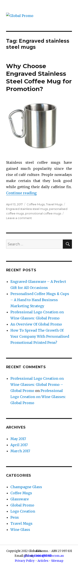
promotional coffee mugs (43, 213)
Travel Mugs (54, 204)
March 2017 (20, 451)
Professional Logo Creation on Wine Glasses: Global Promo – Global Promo (37, 384)
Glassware (19, 499)
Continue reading (21, 193)
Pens (14, 517)
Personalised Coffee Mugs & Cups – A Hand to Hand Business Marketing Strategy (39, 300)
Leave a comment (19, 218)
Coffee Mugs (36, 204)
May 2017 (18, 439)
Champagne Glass (26, 487)
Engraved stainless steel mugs (27, 209)
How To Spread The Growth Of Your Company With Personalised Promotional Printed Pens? (39, 336)
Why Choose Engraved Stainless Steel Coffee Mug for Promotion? (39, 77)
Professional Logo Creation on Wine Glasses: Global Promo (38, 396)
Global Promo (22, 505)
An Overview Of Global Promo (36, 324)
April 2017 (19, 445)
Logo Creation (22, 511)
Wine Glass (20, 529)
